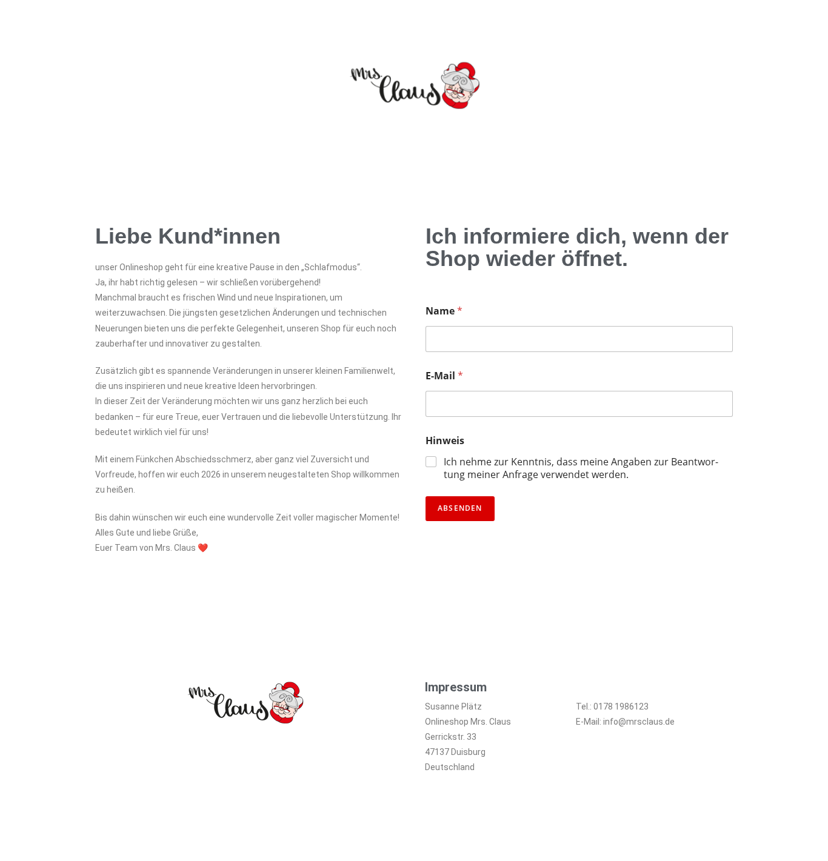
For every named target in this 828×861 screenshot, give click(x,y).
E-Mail (444, 376)
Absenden (460, 508)
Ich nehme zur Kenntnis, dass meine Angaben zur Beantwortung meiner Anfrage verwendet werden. (581, 468)
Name (444, 311)
